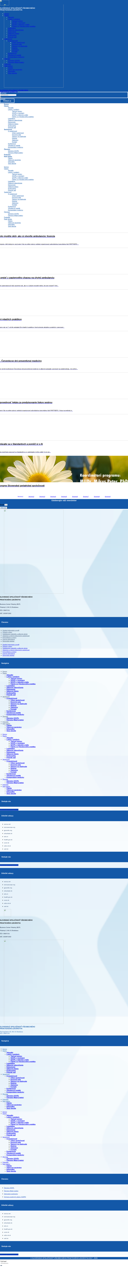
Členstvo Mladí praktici (15, 153)
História (14, 138)
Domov (6, 167)
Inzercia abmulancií (8, 639)
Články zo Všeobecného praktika (23, 117)
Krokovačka (12, 126)
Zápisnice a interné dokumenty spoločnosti (16, 636)
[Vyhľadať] (1, 97)
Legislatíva (11, 118)
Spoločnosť (8, 129)
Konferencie (12, 144)
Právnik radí (12, 190)
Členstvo (7, 149)
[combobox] (8, 95)
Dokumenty (12, 122)
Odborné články (13, 124)
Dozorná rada (16, 135)
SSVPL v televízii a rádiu (20, 115)
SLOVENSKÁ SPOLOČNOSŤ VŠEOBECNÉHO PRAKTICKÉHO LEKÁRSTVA (14, 91)
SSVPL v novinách (18, 113)
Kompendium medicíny (15, 147)
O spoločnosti (12, 131)
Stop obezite (12, 163)
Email (2, 505)
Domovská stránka (8, 641)
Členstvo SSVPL (13, 151)
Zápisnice (15, 140)
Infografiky (11, 162)
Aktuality (11, 108)
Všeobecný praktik (14, 145)
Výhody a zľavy (7, 632)
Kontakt (14, 142)
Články (6, 106)
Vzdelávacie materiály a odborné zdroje (15, 634)
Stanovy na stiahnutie (19, 136)
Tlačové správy (17, 111)
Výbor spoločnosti (18, 133)
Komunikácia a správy (9, 637)
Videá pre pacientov (14, 160)
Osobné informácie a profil (10, 630)
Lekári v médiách (13, 109)
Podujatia (7, 217)
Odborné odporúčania (15, 120)
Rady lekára (8, 156)
